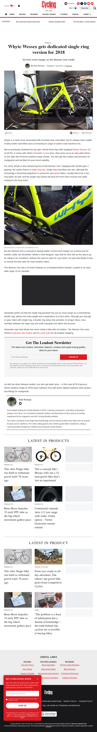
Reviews (34, 14)
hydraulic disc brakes (22, 333)
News (12, 14)
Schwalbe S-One (41, 153)
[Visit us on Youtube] (88, 3)
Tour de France (27, 665)
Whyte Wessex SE (82, 149)
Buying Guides (49, 14)
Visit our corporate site (79, 724)
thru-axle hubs (44, 333)
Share (10, 133)
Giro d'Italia (27, 669)
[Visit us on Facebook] (85, 3)
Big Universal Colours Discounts (28, 21)
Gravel (75, 14)
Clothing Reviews (69, 678)
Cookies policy (86, 701)
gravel (57, 173)
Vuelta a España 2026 (57, 21)
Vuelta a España (27, 674)
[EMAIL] (21, 403)
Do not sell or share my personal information (58, 705)
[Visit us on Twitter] (81, 3)
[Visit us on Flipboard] (92, 3)
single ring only (38, 170)
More (86, 14)
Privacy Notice (78, 363)
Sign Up (22, 705)
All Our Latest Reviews (69, 665)
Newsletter (88, 133)
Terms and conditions (51, 701)
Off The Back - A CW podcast (84, 21)
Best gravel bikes (48, 669)
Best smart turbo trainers (48, 674)
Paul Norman (39, 66)
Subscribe (84, 8)
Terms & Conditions (20, 716)
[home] (6, 14)
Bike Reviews (69, 669)
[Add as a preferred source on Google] (48, 714)
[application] (48, 290)
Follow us (76, 133)
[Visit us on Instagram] (78, 3)
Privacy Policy (30, 714)
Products (48, 43)
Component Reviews (69, 674)
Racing (22, 14)
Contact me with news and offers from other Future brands (22, 699)
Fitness (63, 14)
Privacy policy (70, 701)
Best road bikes (48, 665)
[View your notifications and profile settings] (19, 6)
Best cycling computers (48, 678)
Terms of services (38, 363)
